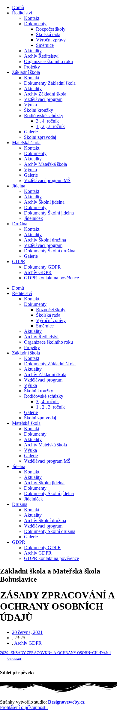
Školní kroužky (38, 110)
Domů (18, 7)
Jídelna (18, 185)
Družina (19, 223)
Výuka (30, 104)
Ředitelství (22, 12)
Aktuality (33, 50)
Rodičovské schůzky (43, 115)
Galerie (31, 131)
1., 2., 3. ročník (50, 126)
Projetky (32, 66)
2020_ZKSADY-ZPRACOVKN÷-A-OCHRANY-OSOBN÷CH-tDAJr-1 (55, 653)
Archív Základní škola (45, 93)
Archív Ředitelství (41, 56)
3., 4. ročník (47, 120)
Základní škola (26, 72)
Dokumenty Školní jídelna (49, 212)
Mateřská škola (26, 142)
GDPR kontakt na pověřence (51, 277)
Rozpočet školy (50, 29)
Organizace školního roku (48, 61)
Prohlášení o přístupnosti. (24, 707)
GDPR (18, 261)
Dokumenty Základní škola (50, 83)
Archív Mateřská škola (45, 164)
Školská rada (48, 34)
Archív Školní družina (45, 239)
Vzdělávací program (43, 99)
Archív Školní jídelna (44, 202)
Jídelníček (33, 218)
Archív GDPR (38, 272)
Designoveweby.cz (66, 701)
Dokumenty (35, 23)
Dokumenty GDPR (42, 266)
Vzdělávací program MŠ (47, 180)
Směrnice (45, 45)
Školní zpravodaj (40, 137)
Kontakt (31, 18)
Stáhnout (14, 659)
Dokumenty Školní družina (49, 250)
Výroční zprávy (51, 39)
